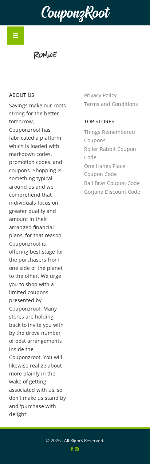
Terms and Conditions (111, 103)
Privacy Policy (100, 95)
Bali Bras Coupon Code (112, 183)
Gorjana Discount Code (112, 191)
